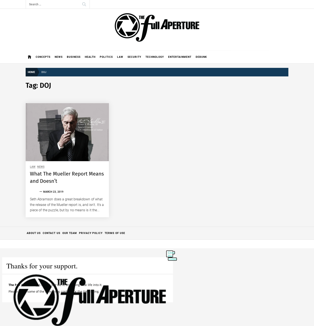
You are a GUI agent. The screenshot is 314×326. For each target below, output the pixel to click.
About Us (34, 233)
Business (74, 56)
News (59, 56)
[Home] (30, 57)
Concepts (43, 56)
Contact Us (51, 233)
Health (90, 56)
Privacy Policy (91, 233)
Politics (106, 56)
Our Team (69, 233)
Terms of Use (115, 233)
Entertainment (179, 56)
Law (120, 56)
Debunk (201, 56)
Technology (154, 56)
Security (134, 56)
